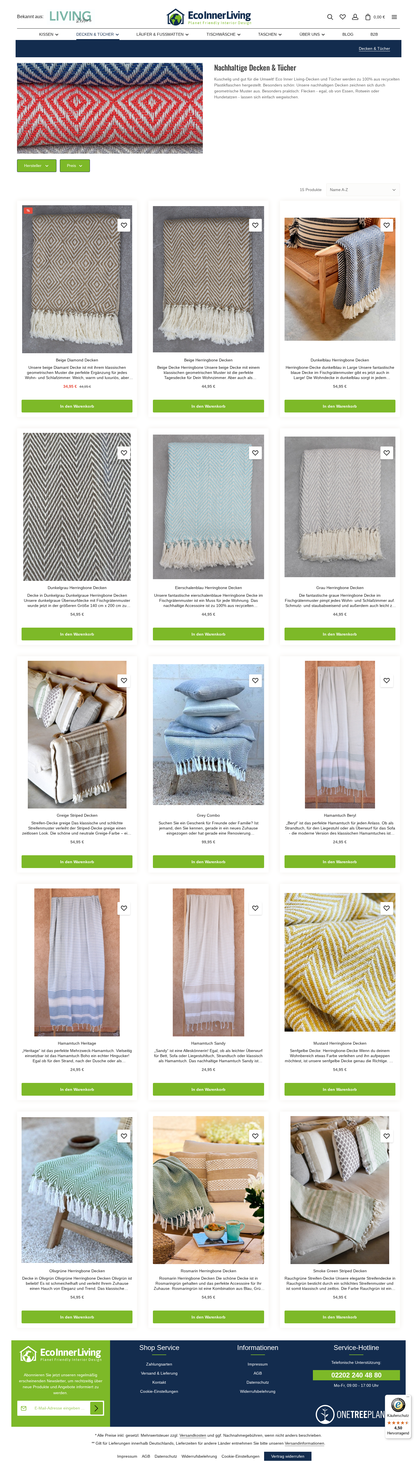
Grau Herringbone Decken (340, 587)
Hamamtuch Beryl (340, 815)
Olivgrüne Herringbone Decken (77, 1271)
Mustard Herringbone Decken (340, 1043)
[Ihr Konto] (355, 17)
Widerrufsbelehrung (257, 1391)
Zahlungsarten (159, 1364)
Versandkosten (193, 1435)
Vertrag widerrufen (287, 1456)
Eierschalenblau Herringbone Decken (208, 587)
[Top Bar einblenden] (394, 17)
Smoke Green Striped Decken (340, 1271)
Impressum (258, 1364)
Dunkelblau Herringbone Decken (340, 360)
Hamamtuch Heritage (77, 1043)
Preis (71, 165)
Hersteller (32, 165)
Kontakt (159, 1382)
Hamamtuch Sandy (208, 1043)
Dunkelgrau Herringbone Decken (77, 587)
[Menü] (408, 1398)
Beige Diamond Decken (77, 360)
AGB (258, 1373)
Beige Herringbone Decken (208, 360)
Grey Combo (208, 815)
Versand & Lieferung (159, 1373)
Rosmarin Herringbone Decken (208, 1271)
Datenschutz (258, 1382)
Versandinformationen (304, 1443)
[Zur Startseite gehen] (208, 17)
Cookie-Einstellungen (159, 1391)
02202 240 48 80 (356, 1375)
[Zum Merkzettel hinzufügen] (123, 225)
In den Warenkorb (77, 406)
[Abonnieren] (96, 1408)
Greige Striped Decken (77, 815)
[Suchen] (330, 17)
